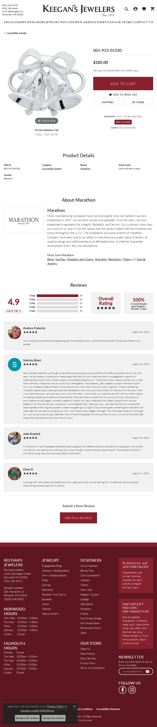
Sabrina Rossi (32, 360)
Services (106, 22)
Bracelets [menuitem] (47, 599)
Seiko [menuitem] (83, 632)
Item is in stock (123, 121)
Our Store (123, 22)
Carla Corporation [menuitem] (90, 575)
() (81, 295)
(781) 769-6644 (10, 8)
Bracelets (101, 259)
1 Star (32, 311)
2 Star (32, 307)
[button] (126, 9)
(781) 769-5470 (10, 5)
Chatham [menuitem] (85, 580)
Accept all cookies (53, 718)
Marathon (85, 168)
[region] (46, 82)
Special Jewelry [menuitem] (50, 613)
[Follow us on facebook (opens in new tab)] (122, 690)
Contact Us (143, 22)
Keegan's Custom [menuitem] (89, 594)
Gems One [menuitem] (86, 589)
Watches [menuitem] (46, 609)
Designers (36, 22)
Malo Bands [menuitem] (86, 604)
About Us (85, 649)
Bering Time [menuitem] (87, 570)
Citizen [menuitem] (84, 585)
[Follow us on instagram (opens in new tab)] (132, 690)
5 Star (32, 295)
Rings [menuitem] (45, 580)
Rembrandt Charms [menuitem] (90, 628)
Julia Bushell (31, 433)
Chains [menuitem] (45, 604)
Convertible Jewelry (17, 33)
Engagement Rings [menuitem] (52, 566)
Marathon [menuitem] (85, 609)
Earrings (61, 259)
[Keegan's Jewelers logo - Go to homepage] (78, 9)
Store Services (88, 658)
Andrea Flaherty (34, 328)
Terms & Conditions (83, 709)
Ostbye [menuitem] (84, 613)
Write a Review (78, 518)
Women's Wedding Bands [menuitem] (56, 570)
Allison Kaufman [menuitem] (89, 566)
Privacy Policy (88, 663)
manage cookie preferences (37, 710)
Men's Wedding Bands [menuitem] (54, 575)
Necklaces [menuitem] (47, 589)
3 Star (32, 303)
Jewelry (52, 22)
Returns (138, 102)
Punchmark (85, 720)
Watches (67, 22)
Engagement (15, 22)
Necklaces (114, 259)
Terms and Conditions (92, 668)
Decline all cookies (27, 718)
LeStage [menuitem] (84, 599)
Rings (50, 259)
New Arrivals (87, 22)
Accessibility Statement (108, 709)
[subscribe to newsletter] (147, 671)
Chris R (28, 469)
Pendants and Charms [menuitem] (54, 594)
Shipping (108, 102)
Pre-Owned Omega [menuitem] (90, 618)
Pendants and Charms (80, 259)
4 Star (32, 299)
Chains (126, 259)
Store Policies (87, 653)
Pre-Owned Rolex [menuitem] (90, 623)
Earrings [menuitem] (46, 585)
